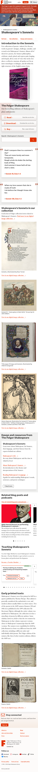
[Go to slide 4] (20, 541)
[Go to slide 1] (14, 541)
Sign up (4, 725)
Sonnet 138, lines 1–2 (14, 199)
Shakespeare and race (11, 578)
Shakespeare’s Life (9, 456)
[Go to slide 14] (32, 587)
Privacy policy (5, 761)
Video (21, 578)
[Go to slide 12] (28, 587)
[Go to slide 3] (18, 541)
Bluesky (6, 756)
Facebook (6, 754)
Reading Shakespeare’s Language (14, 475)
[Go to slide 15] (34, 587)
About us (3, 730)
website (30, 12)
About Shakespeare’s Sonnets (13, 465)
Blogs (21, 730)
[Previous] (31, 505)
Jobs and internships (7, 733)
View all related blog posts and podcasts (14, 502)
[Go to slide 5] (22, 541)
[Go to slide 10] (23, 587)
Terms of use (15, 761)
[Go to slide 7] (17, 587)
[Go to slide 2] (16, 541)
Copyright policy (25, 761)
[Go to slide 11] (25, 587)
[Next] (35, 505)
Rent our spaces (24, 736)
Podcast (22, 733)
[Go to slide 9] (21, 587)
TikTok (32, 754)
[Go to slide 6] (24, 541)
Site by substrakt (5, 768)
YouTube (24, 754)
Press (2, 736)
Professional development (12, 575)
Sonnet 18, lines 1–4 (13, 174)
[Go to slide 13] (30, 587)
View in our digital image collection (12, 275)
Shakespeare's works (10, 30)
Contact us (10, 746)
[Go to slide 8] (19, 587)
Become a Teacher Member (10, 562)
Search (12, 136)
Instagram (15, 754)
